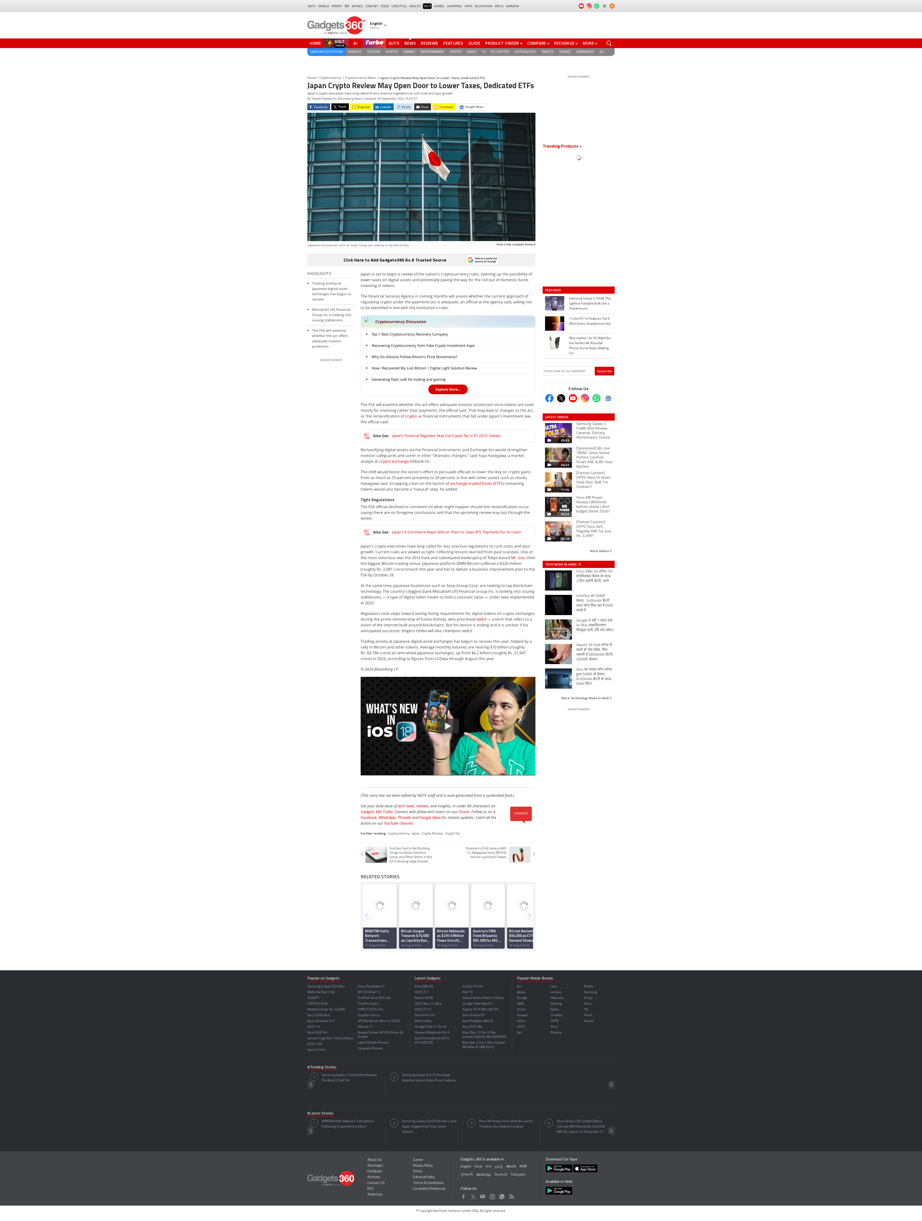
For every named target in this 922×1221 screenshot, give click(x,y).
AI (355, 43)
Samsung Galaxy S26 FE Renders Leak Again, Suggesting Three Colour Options (429, 1127)
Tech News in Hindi (561, 564)
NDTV (312, 6)
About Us (374, 1160)
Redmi (588, 986)
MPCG (499, 6)
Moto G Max (423, 1021)
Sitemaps (375, 1166)
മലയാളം (483, 1175)
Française (518, 1175)
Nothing (556, 1004)
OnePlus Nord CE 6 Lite (374, 998)
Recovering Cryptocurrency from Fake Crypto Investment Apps (423, 345)
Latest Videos (556, 417)
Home (315, 43)
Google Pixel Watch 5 (477, 1004)
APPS (468, 6)
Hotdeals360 (525, 52)
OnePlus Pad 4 (368, 1004)
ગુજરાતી (467, 1175)
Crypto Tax (452, 833)
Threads (404, 817)
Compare (536, 43)
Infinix (521, 1021)
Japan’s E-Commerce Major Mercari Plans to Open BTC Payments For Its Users (456, 532)
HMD (520, 1004)
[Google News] (608, 398)
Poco (554, 1027)
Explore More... (448, 389)
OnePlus (557, 1015)
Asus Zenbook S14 (321, 1021)
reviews (422, 806)
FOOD (385, 6)
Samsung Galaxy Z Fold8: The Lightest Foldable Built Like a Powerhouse (590, 304)
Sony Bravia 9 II (473, 1015)
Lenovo (556, 992)
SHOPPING (454, 6)
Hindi (478, 1167)
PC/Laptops (500, 52)
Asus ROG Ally (472, 1027)
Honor (521, 1009)
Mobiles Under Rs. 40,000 (326, 1009)
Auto (394, 43)
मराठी (523, 1167)
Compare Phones (370, 1048)
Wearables (585, 52)
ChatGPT (313, 998)
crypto (411, 416)
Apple (521, 992)
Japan (416, 833)
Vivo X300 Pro (317, 1032)
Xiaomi (589, 1021)
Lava (554, 986)
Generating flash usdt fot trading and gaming (409, 379)
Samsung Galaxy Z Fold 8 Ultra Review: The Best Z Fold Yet (349, 1077)
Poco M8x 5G (424, 986)
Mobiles (354, 52)
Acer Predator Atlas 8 (477, 1021)
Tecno (588, 1015)
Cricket (371, 6)
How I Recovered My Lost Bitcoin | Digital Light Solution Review (424, 368)
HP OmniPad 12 (369, 992)
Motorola (557, 998)
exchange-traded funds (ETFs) (477, 483)
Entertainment (432, 52)
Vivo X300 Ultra (318, 1015)
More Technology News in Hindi (585, 697)
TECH (427, 6)
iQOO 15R (314, 1044)
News (410, 43)
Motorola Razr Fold (321, 992)
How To (392, 52)
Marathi (512, 6)
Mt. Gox (518, 557)
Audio (471, 52)
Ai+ (519, 986)
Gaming (409, 52)
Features (453, 43)
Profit (337, 6)
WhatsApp (387, 817)
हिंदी (347, 6)
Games (439, 6)
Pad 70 (467, 992)
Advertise (374, 1194)
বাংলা (488, 1167)
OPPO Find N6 (317, 1004)
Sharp (588, 998)
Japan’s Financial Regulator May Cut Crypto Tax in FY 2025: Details (446, 435)
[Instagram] (585, 398)
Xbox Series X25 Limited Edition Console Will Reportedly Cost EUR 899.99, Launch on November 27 (581, 1127)
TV (483, 52)
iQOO (521, 1027)
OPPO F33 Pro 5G (370, 1009)
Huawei (522, 1015)
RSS (370, 1189)
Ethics (418, 1171)
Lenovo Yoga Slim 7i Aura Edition (330, 1038)
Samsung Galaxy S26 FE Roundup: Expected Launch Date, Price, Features (429, 1077)
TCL (586, 1009)
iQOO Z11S (423, 1009)
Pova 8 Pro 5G (425, 1015)
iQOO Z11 (422, 992)
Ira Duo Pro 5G (472, 986)
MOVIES (357, 6)
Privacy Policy (423, 1166)
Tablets (547, 52)
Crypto (455, 52)
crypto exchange (394, 461)
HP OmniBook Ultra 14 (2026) (379, 1021)
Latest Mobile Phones (373, 1043)
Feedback (374, 1171)
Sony (587, 1004)
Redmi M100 (424, 998)
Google (522, 998)
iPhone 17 (365, 1027)
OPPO (555, 1021)
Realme (556, 1032)
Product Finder (502, 43)
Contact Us (376, 1183)
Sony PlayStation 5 (371, 986)
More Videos (600, 550)
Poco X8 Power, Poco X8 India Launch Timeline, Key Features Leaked (506, 1124)
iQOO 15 (313, 1027)
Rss (511, 1195)
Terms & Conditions (428, 1183)
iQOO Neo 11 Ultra (428, 1004)
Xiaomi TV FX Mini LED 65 (480, 1009)
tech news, (407, 806)
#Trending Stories (321, 1067)
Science (565, 52)
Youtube (483, 1195)
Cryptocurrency (330, 78)
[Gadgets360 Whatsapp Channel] (596, 398)
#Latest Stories (320, 1113)
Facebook (369, 817)
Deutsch (500, 1175)
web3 (482, 619)
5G (602, 52)
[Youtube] (573, 398)
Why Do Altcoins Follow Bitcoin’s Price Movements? (414, 356)
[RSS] (612, 6)
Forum (463, 811)
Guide (474, 43)
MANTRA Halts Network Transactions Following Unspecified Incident (348, 1124)
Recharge (564, 43)
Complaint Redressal (429, 1189)
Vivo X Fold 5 (316, 1050)
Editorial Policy (424, 1177)
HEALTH (415, 6)
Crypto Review (432, 833)
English (466, 1167)
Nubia (555, 1009)
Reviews (429, 43)
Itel (519, 1032)
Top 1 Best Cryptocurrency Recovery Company (410, 334)
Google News (430, 817)
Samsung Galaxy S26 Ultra (326, 986)
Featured (553, 290)
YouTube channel (398, 823)
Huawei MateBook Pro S (432, 1032)
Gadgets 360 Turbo (377, 811)
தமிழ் (499, 1167)
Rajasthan (483, 6)
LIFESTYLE (399, 6)
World (323, 6)
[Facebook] (549, 398)
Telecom (373, 52)
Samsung (590, 992)
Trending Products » (562, 146)
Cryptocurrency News (360, 78)
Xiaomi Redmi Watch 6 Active (483, 998)
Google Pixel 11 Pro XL (431, 1027)
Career (418, 1160)
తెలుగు (511, 1166)
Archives (373, 1177)
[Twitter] (561, 398)
